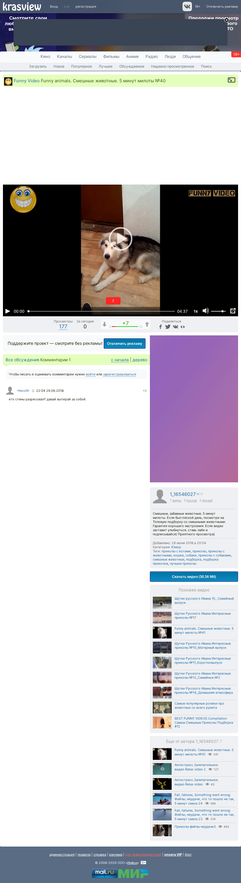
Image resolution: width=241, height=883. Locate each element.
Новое (58, 66)
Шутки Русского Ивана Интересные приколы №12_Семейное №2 (203, 675)
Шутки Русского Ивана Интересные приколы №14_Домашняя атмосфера (204, 690)
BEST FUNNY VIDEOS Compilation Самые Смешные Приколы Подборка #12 (204, 722)
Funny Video (27, 80)
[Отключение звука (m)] (205, 311)
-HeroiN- (23, 391)
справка (99, 854)
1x (196, 311)
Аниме (132, 56)
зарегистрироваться (119, 374)
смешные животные (168, 559)
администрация (62, 854)
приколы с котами (176, 551)
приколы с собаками (214, 555)
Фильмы (111, 56)
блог (188, 854)
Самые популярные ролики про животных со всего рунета (199, 705)
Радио (151, 56)
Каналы (64, 56)
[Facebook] (160, 326)
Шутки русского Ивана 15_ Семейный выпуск (204, 600)
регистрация (86, 6)
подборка (193, 559)
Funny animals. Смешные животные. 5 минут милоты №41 (204, 630)
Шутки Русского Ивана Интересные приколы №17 (203, 615)
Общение (192, 56)
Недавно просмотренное (172, 66)
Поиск (206, 66)
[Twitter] (167, 326)
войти (91, 374)
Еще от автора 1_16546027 (194, 741)
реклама (115, 854)
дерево (140, 359)
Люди (170, 56)
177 (63, 326)
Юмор (176, 547)
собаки (191, 555)
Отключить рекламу (222, 6)
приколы (199, 551)
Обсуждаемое (131, 66)
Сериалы (87, 56)
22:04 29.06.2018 (50, 391)
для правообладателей (143, 854)
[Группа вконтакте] (187, 10)
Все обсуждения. (23, 359)
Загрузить (38, 66)
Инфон (132, 863)
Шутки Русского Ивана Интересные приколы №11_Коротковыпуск (203, 660)
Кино (45, 56)
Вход (54, 6)
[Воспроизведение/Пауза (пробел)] (7, 311)
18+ (197, 6)
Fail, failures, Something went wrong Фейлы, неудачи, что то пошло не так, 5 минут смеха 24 (205, 799)
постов (192, 500)
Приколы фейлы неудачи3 (195, 827)
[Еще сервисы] (183, 326)
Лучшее (106, 66)
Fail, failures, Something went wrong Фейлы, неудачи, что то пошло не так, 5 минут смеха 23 (205, 814)
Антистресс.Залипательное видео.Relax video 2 (196, 767)
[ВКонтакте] (175, 326)
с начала (120, 359)
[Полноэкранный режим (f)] (232, 311)
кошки (178, 555)
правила (84, 854)
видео (177, 500)
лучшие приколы (183, 563)
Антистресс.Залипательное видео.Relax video (196, 782)
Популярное (81, 66)
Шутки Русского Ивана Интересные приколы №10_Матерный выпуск (203, 645)
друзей (207, 500)
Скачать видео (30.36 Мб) (194, 576)
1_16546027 (183, 494)
